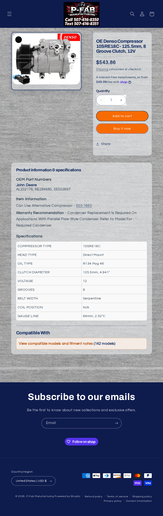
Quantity (103, 91)
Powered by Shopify (67, 496)
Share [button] (105, 144)
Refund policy (94, 496)
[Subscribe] (116, 423)
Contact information (139, 501)
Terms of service (117, 496)
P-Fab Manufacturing (40, 496)
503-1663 (84, 206)
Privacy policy (113, 501)
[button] (9, 14)
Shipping (102, 69)
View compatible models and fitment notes (67, 344)
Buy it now (122, 128)
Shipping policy (142, 496)
